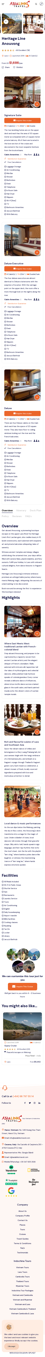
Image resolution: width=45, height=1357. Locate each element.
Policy (5, 516)
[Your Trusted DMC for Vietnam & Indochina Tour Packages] (20, 4)
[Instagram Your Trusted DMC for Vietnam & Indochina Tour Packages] (34, 1103)
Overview (7, 510)
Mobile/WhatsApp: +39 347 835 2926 (20, 1162)
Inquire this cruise (24, 120)
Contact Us (22, 1220)
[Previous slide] (6, 21)
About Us (22, 1211)
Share (7, 67)
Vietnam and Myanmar (22, 1300)
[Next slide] (39, 21)
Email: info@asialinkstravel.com (17, 1138)
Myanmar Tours (22, 1286)
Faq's (22, 1248)
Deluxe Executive (13, 263)
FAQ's (28, 516)
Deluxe (8, 408)
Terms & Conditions (22, 1243)
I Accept (11, 1346)
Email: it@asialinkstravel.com (16, 1157)
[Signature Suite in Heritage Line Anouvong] (22, 92)
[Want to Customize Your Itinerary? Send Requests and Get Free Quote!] (41, 4)
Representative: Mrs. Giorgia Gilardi (18, 1152)
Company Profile (22, 1216)
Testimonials (22, 1252)
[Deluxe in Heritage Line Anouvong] (22, 385)
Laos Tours (22, 1272)
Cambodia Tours (22, 1276)
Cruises (22, 1234)
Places (22, 1225)
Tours (22, 1229)
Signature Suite (12, 115)
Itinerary (21, 510)
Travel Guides (23, 1239)
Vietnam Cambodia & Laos (22, 1313)
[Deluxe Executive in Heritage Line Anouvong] (22, 240)
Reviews (17, 516)
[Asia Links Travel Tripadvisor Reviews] (11, 1169)
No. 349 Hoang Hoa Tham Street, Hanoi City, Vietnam (21, 1132)
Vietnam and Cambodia (22, 1295)
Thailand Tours (22, 1281)
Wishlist (19, 67)
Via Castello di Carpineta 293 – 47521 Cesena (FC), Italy (22, 1146)
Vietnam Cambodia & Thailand (22, 1309)
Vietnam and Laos (22, 1304)
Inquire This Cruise (24, 986)
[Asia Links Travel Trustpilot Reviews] (11, 1180)
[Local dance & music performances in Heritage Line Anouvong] (22, 801)
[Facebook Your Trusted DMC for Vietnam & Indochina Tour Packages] (25, 1103)
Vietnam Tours (22, 1267)
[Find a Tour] (36, 4)
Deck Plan (35, 510)
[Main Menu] (3, 4)
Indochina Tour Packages (22, 1290)
